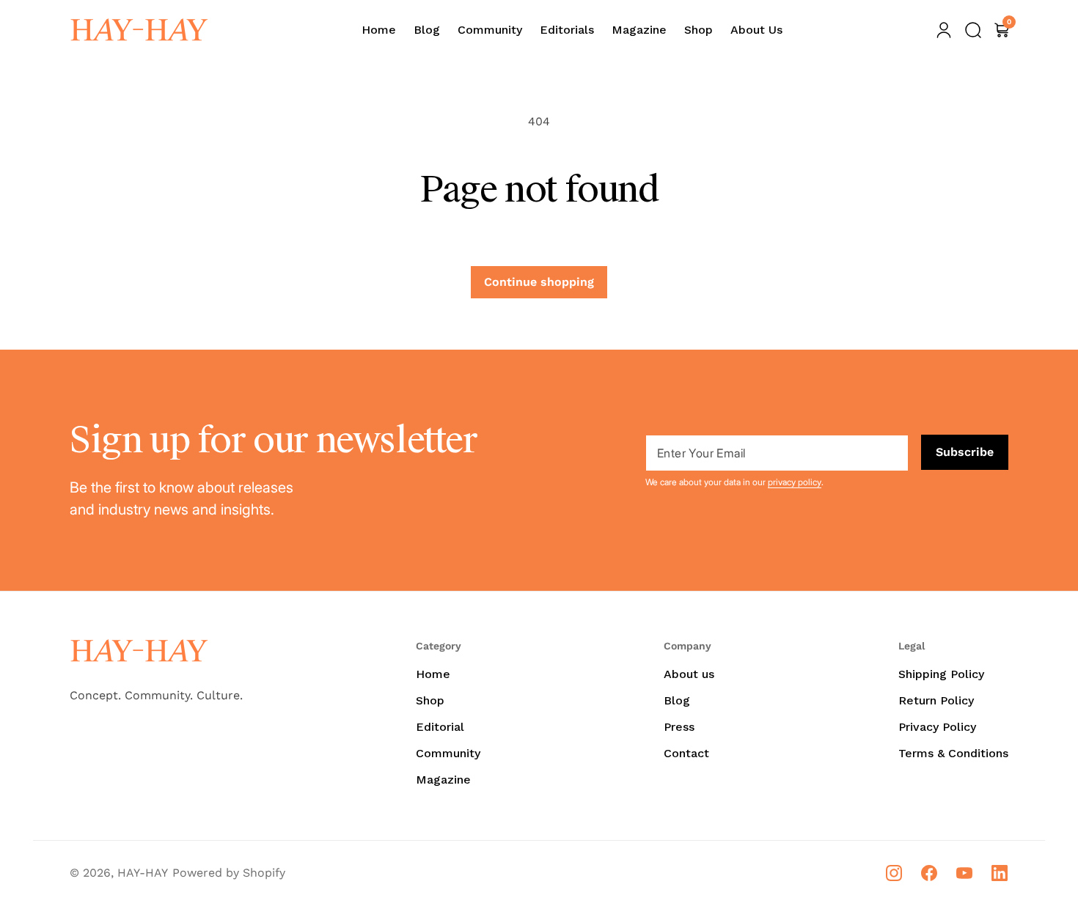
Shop (430, 700)
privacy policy (794, 481)
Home (433, 674)
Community (448, 753)
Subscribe (965, 452)
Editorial (440, 727)
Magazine (443, 780)
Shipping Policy (941, 674)
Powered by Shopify (228, 873)
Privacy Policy (937, 727)
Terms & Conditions (953, 753)
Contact (686, 753)
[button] (973, 30)
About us (689, 674)
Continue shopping (539, 282)
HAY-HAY (142, 873)
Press (679, 727)
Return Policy (936, 700)
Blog (677, 700)
